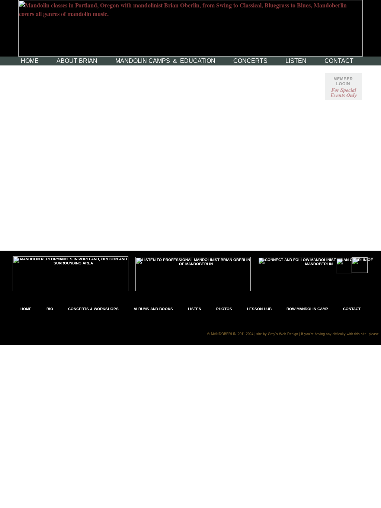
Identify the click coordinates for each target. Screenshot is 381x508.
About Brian (77, 61)
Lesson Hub (259, 309)
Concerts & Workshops (93, 309)
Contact (338, 61)
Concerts (250, 61)
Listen (296, 61)
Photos (224, 309)
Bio (50, 309)
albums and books (153, 309)
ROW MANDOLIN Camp (307, 309)
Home (30, 61)
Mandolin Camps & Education (165, 61)
